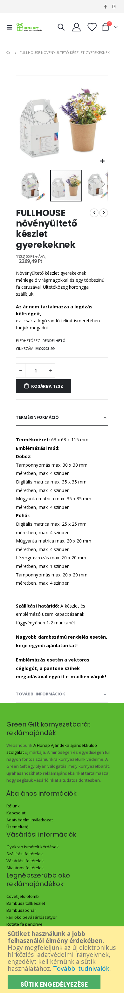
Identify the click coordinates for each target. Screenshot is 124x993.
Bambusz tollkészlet (25, 903)
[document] (63, 959)
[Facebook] (105, 6)
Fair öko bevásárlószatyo (30, 917)
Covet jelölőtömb (22, 896)
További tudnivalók (81, 968)
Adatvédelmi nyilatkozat (29, 820)
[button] (102, 161)
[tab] (62, 417)
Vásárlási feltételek (25, 861)
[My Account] (76, 27)
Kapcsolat (15, 813)
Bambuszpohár (21, 910)
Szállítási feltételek (24, 854)
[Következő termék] (103, 212)
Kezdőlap (8, 52)
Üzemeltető (17, 827)
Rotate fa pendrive (24, 924)
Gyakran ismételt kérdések (32, 847)
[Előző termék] (94, 212)
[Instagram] (114, 6)
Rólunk (13, 806)
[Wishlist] (91, 27)
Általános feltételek (25, 868)
